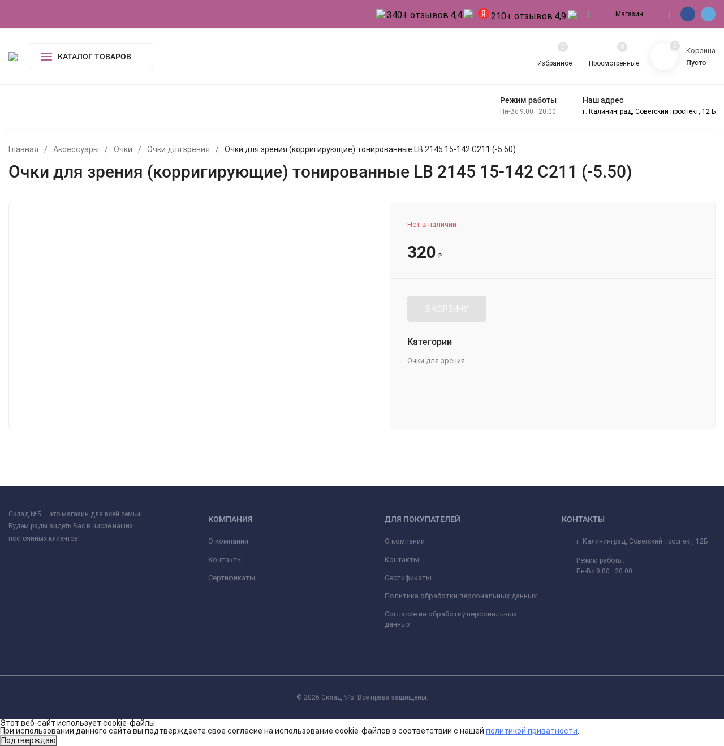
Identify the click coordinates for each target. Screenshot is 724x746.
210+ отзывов (522, 16)
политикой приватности (532, 730)
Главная (23, 149)
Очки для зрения (178, 149)
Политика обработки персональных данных (461, 596)
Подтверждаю (28, 740)
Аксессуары (76, 149)
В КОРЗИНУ (446, 308)
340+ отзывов (418, 15)
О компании (228, 541)
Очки (123, 149)
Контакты (225, 559)
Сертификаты (231, 577)
